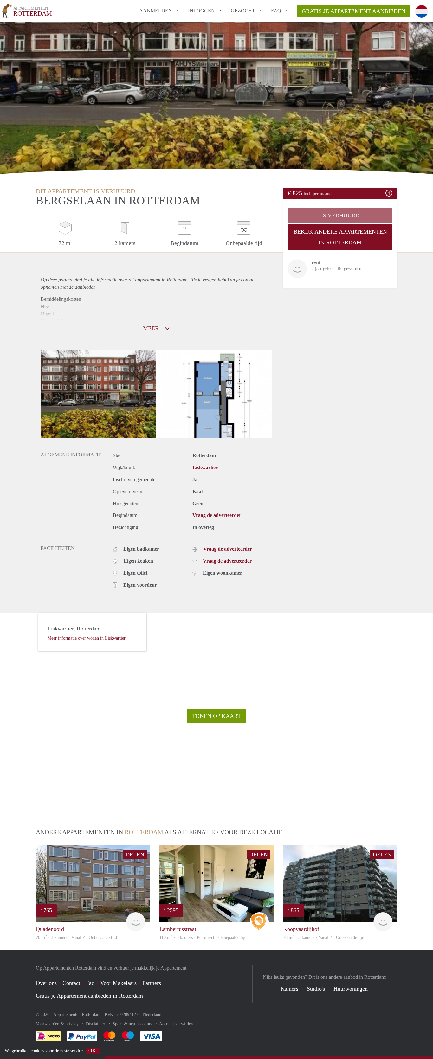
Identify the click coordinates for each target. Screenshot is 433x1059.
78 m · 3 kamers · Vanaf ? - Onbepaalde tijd (323, 937)
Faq (90, 983)
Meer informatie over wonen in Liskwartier (87, 638)
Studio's (316, 988)
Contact (71, 983)
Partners (151, 983)
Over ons (46, 983)
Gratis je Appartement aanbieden (353, 11)
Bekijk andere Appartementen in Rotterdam (340, 237)
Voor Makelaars (118, 983)
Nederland (152, 1014)
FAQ (276, 10)
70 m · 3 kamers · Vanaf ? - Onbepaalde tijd (76, 937)
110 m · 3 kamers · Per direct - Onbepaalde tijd (203, 937)
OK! (93, 1050)
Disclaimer (96, 1024)
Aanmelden (155, 10)
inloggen (201, 10)
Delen (135, 854)
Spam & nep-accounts (133, 1024)
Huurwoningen (350, 988)
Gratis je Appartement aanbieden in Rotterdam (89, 995)
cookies (37, 1051)
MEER (151, 328)
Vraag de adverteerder (216, 515)
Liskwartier (205, 467)
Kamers (289, 988)
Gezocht (243, 10)
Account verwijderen (178, 1024)
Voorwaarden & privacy (58, 1024)
